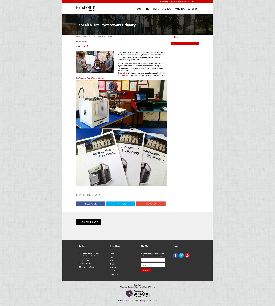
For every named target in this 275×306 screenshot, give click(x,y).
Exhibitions (113, 267)
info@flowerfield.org (88, 267)
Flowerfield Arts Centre (95, 78)
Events (156, 8)
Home (78, 36)
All (173, 43)
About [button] (139, 8)
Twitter (121, 203)
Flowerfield (85, 7)
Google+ (151, 203)
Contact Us (192, 8)
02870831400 (86, 263)
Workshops (180, 8)
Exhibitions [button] (166, 8)
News (148, 8)
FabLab (82, 78)
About (112, 257)
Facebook (91, 203)
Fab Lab (125, 75)
